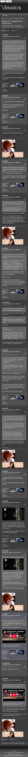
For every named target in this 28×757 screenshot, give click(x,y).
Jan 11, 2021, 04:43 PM (6, 164)
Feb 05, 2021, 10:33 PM (6, 554)
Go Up (2, 739)
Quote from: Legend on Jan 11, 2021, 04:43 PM (13, 202)
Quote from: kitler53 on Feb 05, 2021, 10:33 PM (14, 620)
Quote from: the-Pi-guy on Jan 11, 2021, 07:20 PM (14, 358)
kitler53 (6, 127)
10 (17, 30)
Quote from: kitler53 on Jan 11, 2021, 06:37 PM (13, 254)
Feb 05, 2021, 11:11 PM (6, 666)
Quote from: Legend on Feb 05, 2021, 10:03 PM (13, 557)
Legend (6, 35)
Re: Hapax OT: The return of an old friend (11, 36)
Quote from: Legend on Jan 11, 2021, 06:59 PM (13, 308)
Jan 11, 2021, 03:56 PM (6, 130)
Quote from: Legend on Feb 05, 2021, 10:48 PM (13, 685)
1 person (4, 535)
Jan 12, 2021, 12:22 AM (6, 411)
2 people (4, 447)
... (16, 30)
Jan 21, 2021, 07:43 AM (6, 474)
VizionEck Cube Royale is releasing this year (5, 85)
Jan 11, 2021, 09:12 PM (6, 353)
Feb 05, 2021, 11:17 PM (6, 681)
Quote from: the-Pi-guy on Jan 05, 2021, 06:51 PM (14, 41)
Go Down (3, 30)
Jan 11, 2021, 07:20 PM (6, 305)
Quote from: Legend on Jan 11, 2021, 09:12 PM (13, 416)
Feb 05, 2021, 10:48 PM (6, 617)
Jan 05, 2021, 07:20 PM (6, 37)
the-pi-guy (7, 302)
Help (12, 750)
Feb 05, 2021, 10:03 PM (6, 504)
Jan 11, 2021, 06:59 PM (6, 251)
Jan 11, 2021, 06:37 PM (6, 198)
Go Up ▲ (15, 750)
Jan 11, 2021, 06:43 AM (6, 98)
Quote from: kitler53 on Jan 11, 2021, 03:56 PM (13, 167)
